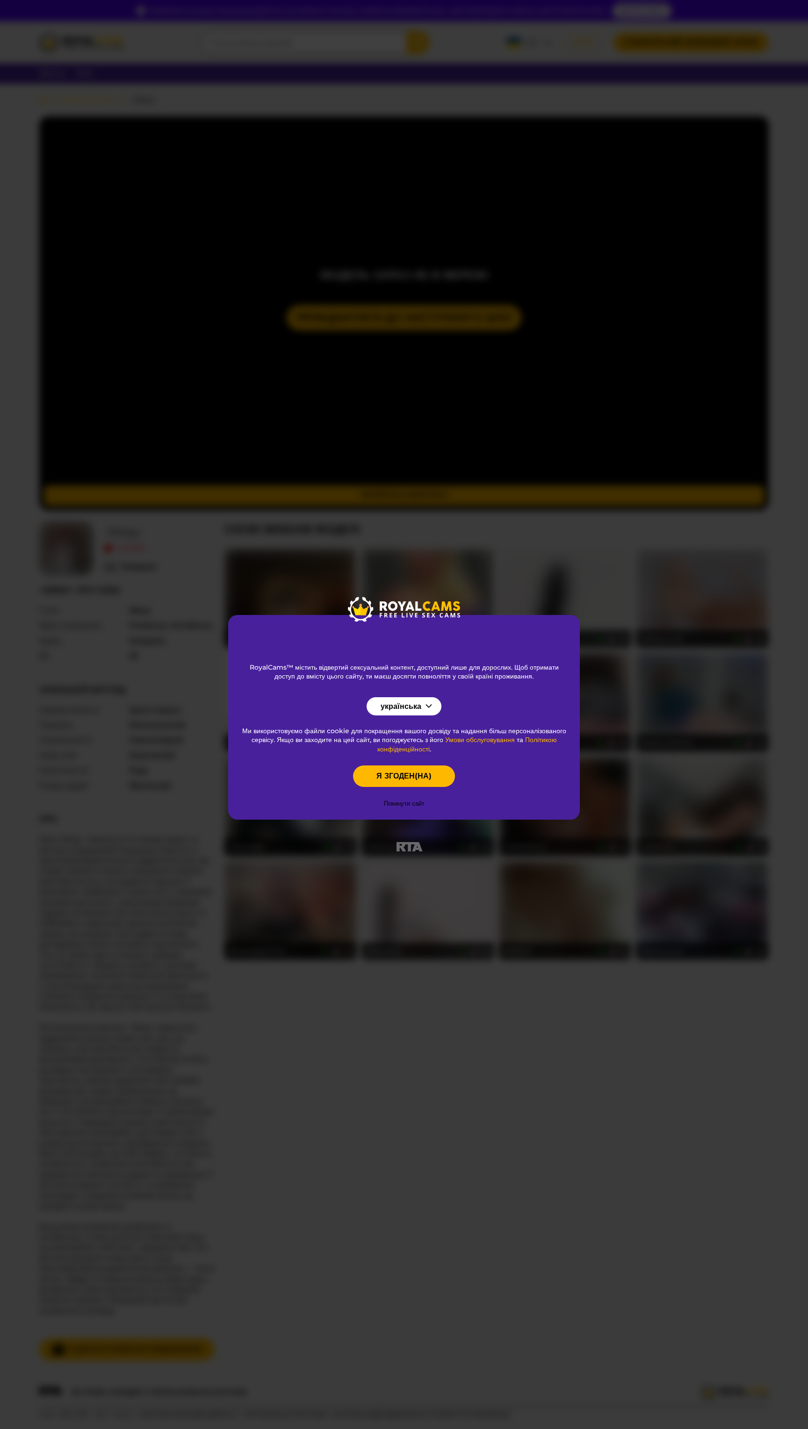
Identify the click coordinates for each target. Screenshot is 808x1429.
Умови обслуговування (480, 740)
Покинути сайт (404, 803)
